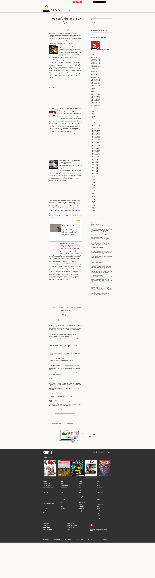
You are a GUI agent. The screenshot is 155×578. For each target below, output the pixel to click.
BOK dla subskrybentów (47, 529)
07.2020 (93, 202)
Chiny (62, 492)
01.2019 (93, 107)
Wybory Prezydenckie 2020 (48, 503)
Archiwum (99, 511)
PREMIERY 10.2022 (96, 153)
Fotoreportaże (100, 510)
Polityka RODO (69, 529)
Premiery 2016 (95, 171)
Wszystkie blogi (100, 492)
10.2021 (93, 188)
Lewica (44, 507)
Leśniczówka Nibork (67, 539)
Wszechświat (81, 506)
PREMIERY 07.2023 (96, 145)
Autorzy (98, 513)
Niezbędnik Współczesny (48, 489)
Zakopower (79, 307)
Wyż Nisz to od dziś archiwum (97, 262)
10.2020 (93, 207)
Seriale (80, 489)
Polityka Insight (57, 539)
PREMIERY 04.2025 (95, 90)
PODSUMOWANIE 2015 (96, 62)
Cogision (79, 539)
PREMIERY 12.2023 (96, 161)
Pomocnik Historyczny (47, 485)
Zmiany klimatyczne (83, 510)
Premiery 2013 (95, 167)
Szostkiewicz (99, 487)
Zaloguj (109, 2)
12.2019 (93, 124)
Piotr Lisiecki (67, 307)
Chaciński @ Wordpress (96, 260)
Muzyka (80, 485)
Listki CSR (63, 508)
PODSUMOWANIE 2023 (96, 74)
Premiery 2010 (95, 162)
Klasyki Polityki (100, 504)
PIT (61, 501)
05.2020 (93, 199)
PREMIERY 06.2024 (95, 93)
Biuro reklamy (45, 525)
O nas (98, 517)
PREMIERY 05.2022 (96, 138)
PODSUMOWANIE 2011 (96, 56)
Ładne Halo (82, 539)
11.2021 (93, 190)
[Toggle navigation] (44, 2)
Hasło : (53, 416)
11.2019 (93, 122)
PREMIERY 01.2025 (95, 80)
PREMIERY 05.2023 (96, 139)
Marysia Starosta (53, 307)
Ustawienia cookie (70, 531)
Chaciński (99, 489)
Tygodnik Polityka (46, 483)
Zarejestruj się (70, 423)
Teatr (80, 492)
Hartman (98, 485)
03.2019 (93, 110)
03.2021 (93, 178)
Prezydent (45, 510)
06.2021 (93, 182)
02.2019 (93, 108)
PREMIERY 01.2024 (95, 79)
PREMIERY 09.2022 (96, 150)
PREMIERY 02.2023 (96, 130)
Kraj (43, 501)
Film (80, 487)
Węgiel (62, 503)
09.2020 (93, 205)
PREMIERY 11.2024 (95, 100)
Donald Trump (64, 487)
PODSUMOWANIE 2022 (96, 73)
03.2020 (93, 196)
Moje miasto (99, 506)
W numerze (45, 481)
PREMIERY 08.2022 (96, 147)
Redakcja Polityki (46, 523)
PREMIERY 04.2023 (96, 136)
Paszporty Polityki (82, 496)
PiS (43, 505)
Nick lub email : (52, 412)
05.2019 (93, 113)
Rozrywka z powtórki (101, 30)
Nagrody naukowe (82, 511)
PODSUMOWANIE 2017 (96, 65)
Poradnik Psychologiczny (48, 487)
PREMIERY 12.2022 (96, 159)
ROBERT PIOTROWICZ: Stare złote (97, 247)
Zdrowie (80, 504)
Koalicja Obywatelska (47, 509)
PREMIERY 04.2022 (96, 134)
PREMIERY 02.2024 (95, 82)
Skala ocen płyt (94, 104)
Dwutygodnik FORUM (46, 539)
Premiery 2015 (95, 170)
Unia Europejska (64, 485)
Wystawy (80, 490)
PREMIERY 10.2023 (96, 155)
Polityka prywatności (71, 527)
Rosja (62, 490)
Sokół (73, 307)
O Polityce (45, 531)
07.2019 (93, 116)
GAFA (62, 506)
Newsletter (93, 452)
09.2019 (93, 119)
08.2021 (93, 185)
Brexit (62, 483)
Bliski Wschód (64, 489)
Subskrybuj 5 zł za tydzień (88, 439)
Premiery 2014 (95, 168)
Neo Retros (61, 307)
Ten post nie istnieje (101, 34)
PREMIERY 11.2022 (96, 156)
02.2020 (93, 195)
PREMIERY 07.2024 (95, 94)
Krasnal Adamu (51, 324)
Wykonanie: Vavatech (91, 539)
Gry (79, 494)
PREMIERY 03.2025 (95, 87)
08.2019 (93, 117)
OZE (61, 504)
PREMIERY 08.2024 (95, 96)
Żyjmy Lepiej (45, 492)
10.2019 (93, 121)
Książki (80, 483)
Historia (98, 499)
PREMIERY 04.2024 (95, 88)
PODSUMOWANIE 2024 (96, 76)
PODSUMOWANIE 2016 (96, 63)
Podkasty (99, 508)
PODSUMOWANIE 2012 (96, 57)
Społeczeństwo (100, 503)
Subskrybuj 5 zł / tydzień (99, 2)
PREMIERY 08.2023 (96, 148)
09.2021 (93, 187)
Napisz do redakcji (46, 527)
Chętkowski (99, 490)
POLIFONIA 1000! (95, 77)
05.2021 (93, 181)
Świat (62, 481)
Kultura (80, 481)
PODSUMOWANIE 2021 (96, 71)
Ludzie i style (99, 501)
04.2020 (93, 198)
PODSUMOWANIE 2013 (96, 59)
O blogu (93, 54)
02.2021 (93, 176)
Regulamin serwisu (70, 523)
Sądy (44, 512)
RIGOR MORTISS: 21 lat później (96, 275)
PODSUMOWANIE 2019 (96, 68)
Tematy (98, 515)
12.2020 (93, 210)
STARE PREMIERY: (95, 105)
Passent (98, 483)
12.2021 (93, 192)
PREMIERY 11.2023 (96, 158)
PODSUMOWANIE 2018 (96, 67)
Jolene (50, 85)
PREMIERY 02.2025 (95, 84)
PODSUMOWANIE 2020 (96, 70)
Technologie (81, 508)
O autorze (93, 53)
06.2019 (93, 114)
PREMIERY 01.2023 (96, 127)
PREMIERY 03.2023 (96, 133)
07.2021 (93, 184)
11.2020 (93, 209)
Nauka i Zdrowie (82, 502)
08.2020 (93, 204)
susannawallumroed (57, 85)
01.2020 (93, 193)
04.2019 (93, 111)
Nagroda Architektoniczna (84, 498)
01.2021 (93, 175)
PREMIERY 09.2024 (95, 97)
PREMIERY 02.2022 (96, 128)
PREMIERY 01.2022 (96, 125)
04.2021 (93, 179)
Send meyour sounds (101, 218)
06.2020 (93, 201)
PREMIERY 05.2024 (95, 91)
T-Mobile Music (72, 266)
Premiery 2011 (95, 164)
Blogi (98, 481)
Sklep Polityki (100, 519)
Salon (44, 490)
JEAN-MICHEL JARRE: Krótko (96, 224)
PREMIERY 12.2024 (95, 102)
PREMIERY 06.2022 (96, 141)
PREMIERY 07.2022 (96, 144)
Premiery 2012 (95, 165)
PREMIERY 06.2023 (96, 142)
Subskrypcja (100, 452)
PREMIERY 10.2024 (95, 99)
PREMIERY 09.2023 (96, 151)
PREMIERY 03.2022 (96, 131)
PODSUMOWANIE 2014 (96, 60)
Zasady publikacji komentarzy (72, 525)
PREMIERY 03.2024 (95, 85)
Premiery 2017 (95, 173)
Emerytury (63, 499)
